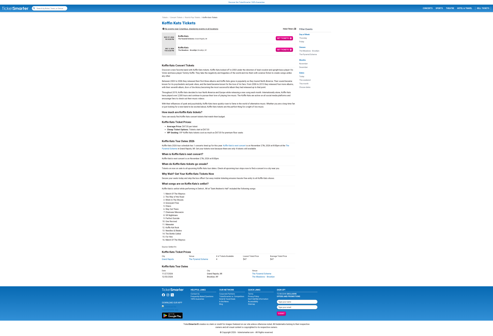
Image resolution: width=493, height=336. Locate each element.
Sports (439, 8)
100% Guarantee (197, 299)
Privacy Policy (253, 296)
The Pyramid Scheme (198, 259)
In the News (224, 302)
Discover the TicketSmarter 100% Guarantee (247, 2)
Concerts (428, 8)
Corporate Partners (227, 294)
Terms (250, 294)
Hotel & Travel (464, 8)
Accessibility (253, 302)
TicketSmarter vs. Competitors (231, 296)
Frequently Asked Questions (202, 296)
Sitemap (251, 304)
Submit (281, 314)
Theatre (450, 8)
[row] (228, 38)
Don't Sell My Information (258, 299)
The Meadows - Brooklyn (263, 277)
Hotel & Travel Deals (227, 299)
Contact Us (195, 294)
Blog (221, 304)
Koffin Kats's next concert (234, 145)
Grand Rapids (168, 259)
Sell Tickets (483, 8)
